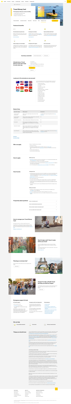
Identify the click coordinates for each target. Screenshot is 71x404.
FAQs (39, 20)
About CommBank (27, 391)
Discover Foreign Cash (41, 249)
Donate (31, 192)
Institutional (26, 1)
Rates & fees (29, 20)
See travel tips (16, 266)
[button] (65, 1)
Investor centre (27, 396)
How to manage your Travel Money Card (50, 306)
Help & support (16, 392)
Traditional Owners (23, 400)
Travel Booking (54, 35)
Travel (14, 4)
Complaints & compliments (17, 395)
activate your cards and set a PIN (49, 162)
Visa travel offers (49, 35)
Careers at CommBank (28, 392)
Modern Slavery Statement (39, 396)
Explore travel (41, 289)
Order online (55, 20)
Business (22, 1)
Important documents (39, 391)
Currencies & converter (23, 20)
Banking (5, 1)
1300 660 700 (16, 305)
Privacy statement (38, 395)
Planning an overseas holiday (48, 313)
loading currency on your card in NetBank (43, 164)
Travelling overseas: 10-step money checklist (50, 309)
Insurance (13, 1)
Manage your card (43, 20)
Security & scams (16, 391)
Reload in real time (32, 177)
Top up (31, 191)
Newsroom (26, 395)
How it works (35, 20)
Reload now (32, 70)
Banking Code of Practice (39, 392)
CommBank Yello (32, 1)
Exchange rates (46, 55)
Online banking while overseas (49, 312)
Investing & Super (17, 1)
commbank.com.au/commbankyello (50, 358)
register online (49, 146)
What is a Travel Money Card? (33, 201)
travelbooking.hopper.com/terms (51, 382)
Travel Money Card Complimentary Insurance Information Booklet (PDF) (38, 333)
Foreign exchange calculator (37, 55)
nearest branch (42, 147)
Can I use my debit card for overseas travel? (35, 209)
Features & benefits (16, 20)
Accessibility (15, 396)
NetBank (32, 190)
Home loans (8, 1)
